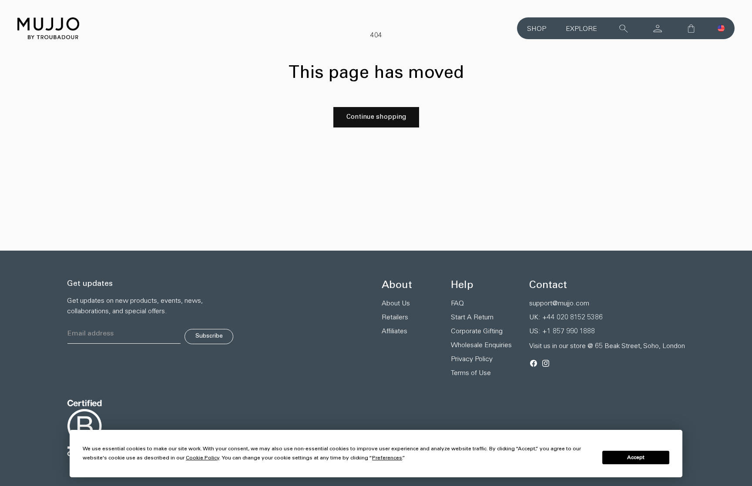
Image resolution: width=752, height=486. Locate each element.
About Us (396, 303)
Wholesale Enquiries (481, 345)
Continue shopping (376, 117)
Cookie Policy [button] (202, 458)
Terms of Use (471, 373)
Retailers (395, 317)
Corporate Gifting (477, 331)
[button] (721, 28)
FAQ (457, 303)
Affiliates (394, 331)
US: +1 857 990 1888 (562, 331)
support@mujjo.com (559, 303)
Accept (636, 457)
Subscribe (209, 336)
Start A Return (472, 317)
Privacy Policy (472, 359)
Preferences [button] (387, 458)
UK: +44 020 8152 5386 (566, 317)
